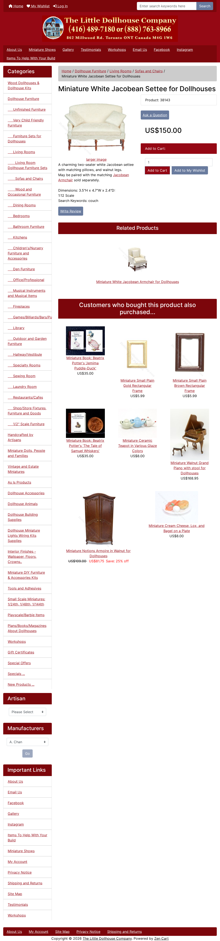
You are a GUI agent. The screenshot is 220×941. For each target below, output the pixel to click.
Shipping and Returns (25, 883)
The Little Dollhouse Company (107, 938)
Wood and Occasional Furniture (24, 192)
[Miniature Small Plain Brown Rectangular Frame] (189, 351)
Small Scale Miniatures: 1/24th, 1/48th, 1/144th (26, 601)
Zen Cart (161, 938)
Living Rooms (120, 71)
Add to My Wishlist (189, 170)
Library (16, 328)
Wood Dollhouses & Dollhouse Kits (23, 85)
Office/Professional (26, 280)
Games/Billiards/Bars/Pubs (30, 317)
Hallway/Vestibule (25, 354)
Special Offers (19, 663)
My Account (17, 861)
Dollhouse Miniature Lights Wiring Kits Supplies (24, 535)
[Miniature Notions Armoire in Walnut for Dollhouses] (98, 519)
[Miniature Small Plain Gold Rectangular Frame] (137, 351)
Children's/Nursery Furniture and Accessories (25, 253)
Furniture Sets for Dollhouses (24, 138)
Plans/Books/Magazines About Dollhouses (27, 628)
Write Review (70, 211)
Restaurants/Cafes (25, 397)
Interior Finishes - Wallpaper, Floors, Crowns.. (22, 556)
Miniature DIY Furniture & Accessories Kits (26, 575)
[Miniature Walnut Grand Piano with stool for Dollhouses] (189, 434)
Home (17, 6)
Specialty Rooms (24, 365)
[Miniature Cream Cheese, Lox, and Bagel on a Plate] (176, 507)
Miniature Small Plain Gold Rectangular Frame (137, 385)
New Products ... (21, 684)
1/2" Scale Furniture (26, 424)
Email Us (140, 49)
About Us (14, 49)
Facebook (162, 49)
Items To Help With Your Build (31, 58)
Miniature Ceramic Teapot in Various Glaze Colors (137, 445)
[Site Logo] (110, 28)
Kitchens (17, 237)
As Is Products (19, 482)
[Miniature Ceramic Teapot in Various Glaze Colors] (137, 423)
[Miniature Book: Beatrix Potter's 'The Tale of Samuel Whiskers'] (85, 423)
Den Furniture (21, 269)
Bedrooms (19, 216)
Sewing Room (21, 376)
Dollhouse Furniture (90, 71)
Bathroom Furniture (26, 226)
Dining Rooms (22, 205)
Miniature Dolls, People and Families (26, 453)
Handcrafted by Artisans (20, 437)
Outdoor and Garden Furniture (27, 341)
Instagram (185, 49)
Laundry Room (22, 386)
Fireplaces (19, 306)
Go (27, 753)
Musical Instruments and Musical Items (26, 293)
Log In (62, 6)
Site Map (15, 894)
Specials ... (16, 674)
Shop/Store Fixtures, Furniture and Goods (27, 410)
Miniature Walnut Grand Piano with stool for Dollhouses (190, 468)
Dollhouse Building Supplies (23, 517)
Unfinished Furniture (27, 109)
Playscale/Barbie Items (26, 615)
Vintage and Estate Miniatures (23, 469)
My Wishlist (40, 6)
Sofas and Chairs (149, 71)
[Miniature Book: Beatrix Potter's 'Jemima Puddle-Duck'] (85, 340)
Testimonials (91, 49)
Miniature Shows (42, 49)
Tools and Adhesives (24, 588)
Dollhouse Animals (23, 504)
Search (204, 6)
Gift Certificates (21, 652)
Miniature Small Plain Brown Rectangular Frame (189, 385)
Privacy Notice (20, 872)
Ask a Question (155, 115)
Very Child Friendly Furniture (26, 122)
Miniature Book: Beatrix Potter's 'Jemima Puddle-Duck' (85, 363)
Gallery (68, 49)
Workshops (117, 49)
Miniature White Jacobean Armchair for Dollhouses (137, 282)
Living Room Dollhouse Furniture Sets (27, 165)
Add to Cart (157, 170)
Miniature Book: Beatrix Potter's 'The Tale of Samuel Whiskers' (85, 445)
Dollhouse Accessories (26, 493)
